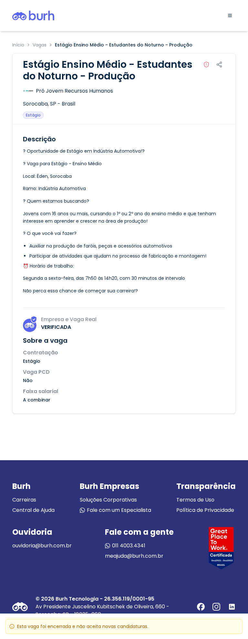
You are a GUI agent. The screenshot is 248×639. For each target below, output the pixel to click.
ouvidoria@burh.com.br (42, 545)
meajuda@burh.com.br (134, 556)
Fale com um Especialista (119, 510)
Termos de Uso (195, 499)
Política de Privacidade (205, 510)
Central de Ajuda (33, 510)
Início (18, 45)
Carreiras (24, 499)
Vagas (39, 45)
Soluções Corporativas (108, 499)
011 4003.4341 (128, 545)
